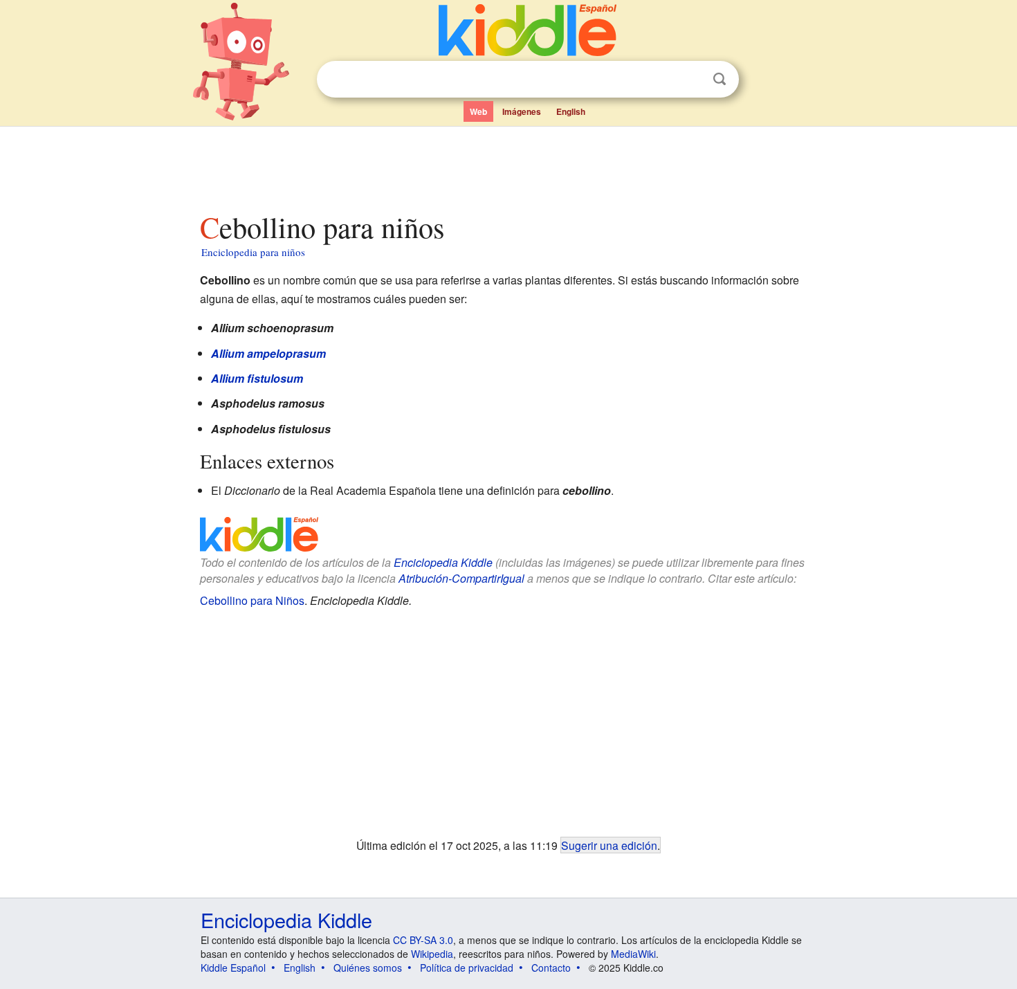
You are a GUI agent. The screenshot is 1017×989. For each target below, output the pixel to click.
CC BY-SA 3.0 (423, 940)
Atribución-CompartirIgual (461, 578)
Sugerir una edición (609, 845)
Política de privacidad (466, 967)
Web (478, 111)
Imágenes (521, 111)
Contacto (551, 967)
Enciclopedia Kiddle (443, 562)
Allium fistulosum (257, 378)
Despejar (691, 79)
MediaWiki (633, 954)
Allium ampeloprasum (268, 353)
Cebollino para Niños (252, 600)
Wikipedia (432, 954)
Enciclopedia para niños (253, 252)
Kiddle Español (233, 967)
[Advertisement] (508, 165)
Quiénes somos (367, 967)
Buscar (719, 79)
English (570, 111)
